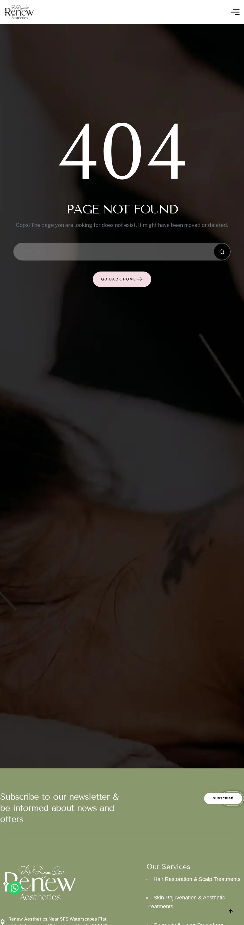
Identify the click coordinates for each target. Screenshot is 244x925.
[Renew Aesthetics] (19, 12)
